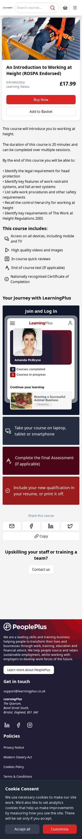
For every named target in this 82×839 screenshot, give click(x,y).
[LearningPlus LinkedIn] (9, 725)
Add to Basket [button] (41, 111)
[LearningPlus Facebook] (20, 725)
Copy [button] (44, 536)
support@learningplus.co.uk (24, 691)
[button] (75, 7)
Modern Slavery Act (17, 757)
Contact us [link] (41, 569)
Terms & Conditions (17, 776)
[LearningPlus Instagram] (32, 725)
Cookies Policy (13, 767)
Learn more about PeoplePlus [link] (28, 670)
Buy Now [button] (41, 99)
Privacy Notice (13, 747)
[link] (65, 7)
